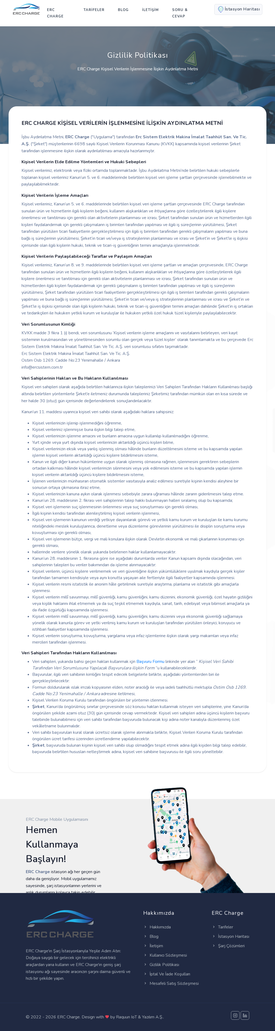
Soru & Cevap (180, 13)
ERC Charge (55, 13)
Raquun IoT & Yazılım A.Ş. (139, 1017)
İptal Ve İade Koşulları (169, 974)
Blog (123, 10)
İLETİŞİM (150, 10)
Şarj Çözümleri (231, 946)
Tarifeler (225, 927)
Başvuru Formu (150, 662)
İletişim (156, 946)
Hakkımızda (160, 927)
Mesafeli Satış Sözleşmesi (174, 983)
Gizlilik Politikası (164, 965)
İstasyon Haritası (233, 936)
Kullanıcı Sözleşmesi (168, 955)
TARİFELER (94, 10)
